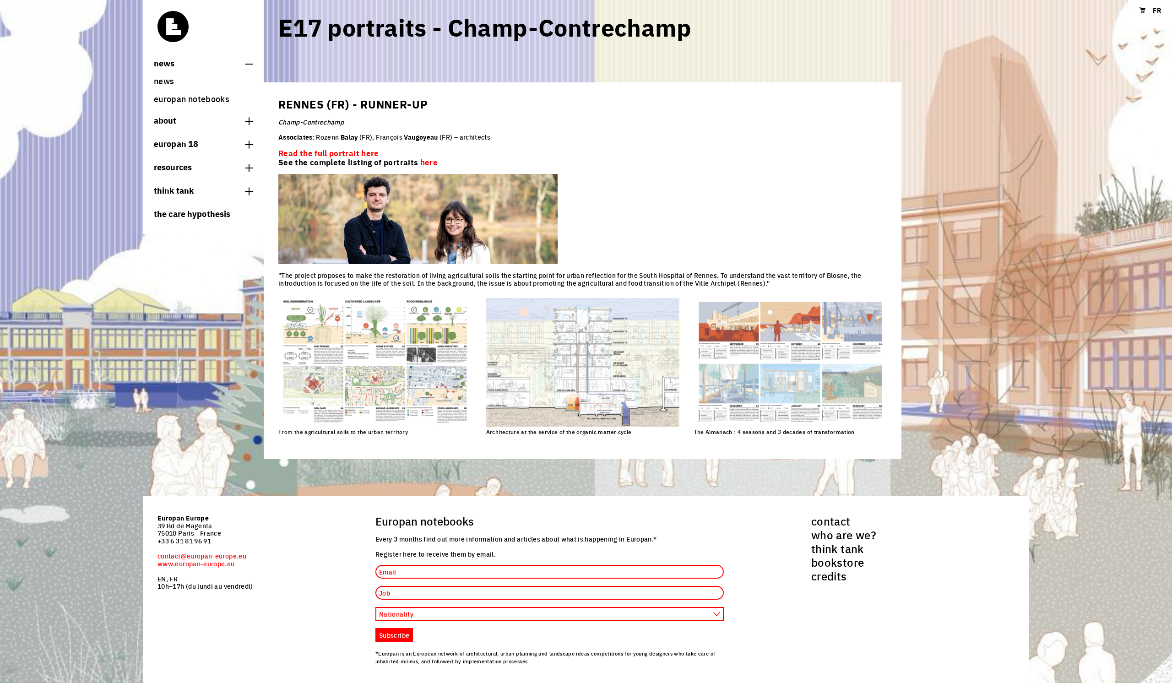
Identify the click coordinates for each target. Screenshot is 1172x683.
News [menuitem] (164, 81)
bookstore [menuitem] (837, 562)
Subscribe (394, 635)
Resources (173, 167)
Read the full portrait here (328, 152)
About (165, 120)
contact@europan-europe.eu (201, 555)
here (429, 162)
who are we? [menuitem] (843, 534)
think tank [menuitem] (837, 548)
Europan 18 (176, 143)
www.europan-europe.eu (196, 563)
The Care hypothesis (192, 213)
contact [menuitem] (831, 521)
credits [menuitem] (829, 576)
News (164, 63)
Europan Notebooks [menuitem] (191, 98)
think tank (174, 190)
